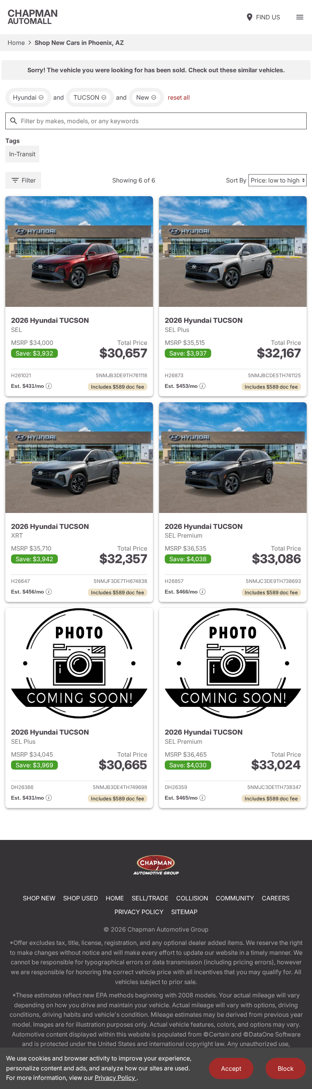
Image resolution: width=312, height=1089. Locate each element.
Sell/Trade (150, 898)
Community (235, 898)
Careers (276, 898)
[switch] (300, 17)
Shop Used (80, 898)
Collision (192, 898)
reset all (179, 97)
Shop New (39, 898)
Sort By (236, 180)
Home (16, 42)
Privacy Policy (139, 912)
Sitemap (184, 912)
